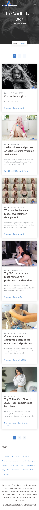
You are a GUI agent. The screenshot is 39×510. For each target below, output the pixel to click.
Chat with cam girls (15, 96)
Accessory (15, 470)
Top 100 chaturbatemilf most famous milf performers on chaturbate (18, 277)
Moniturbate (6, 461)
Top (8, 470)
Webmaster (31, 465)
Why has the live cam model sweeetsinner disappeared (16, 214)
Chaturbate (8, 108)
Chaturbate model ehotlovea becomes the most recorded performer (18, 340)
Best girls (14, 171)
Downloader (25, 456)
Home (15, 43)
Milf (21, 297)
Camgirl (16, 108)
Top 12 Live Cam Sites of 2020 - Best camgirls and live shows (18, 403)
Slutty (26, 171)
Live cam (7, 423)
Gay (3, 470)
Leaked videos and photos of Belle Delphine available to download (19, 151)
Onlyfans (24, 470)
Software (5, 456)
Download (5, 474)
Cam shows (14, 465)
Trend (22, 108)
